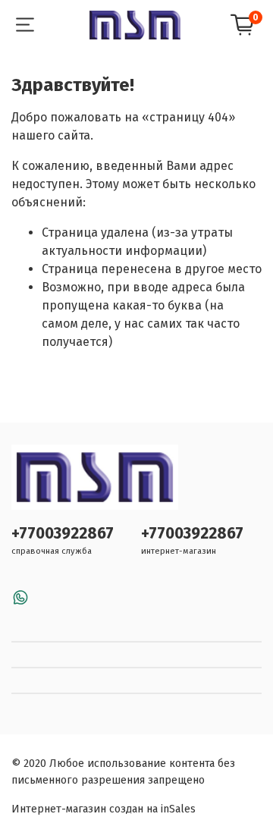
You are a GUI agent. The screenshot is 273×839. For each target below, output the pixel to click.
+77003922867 (62, 533)
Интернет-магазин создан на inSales (103, 809)
